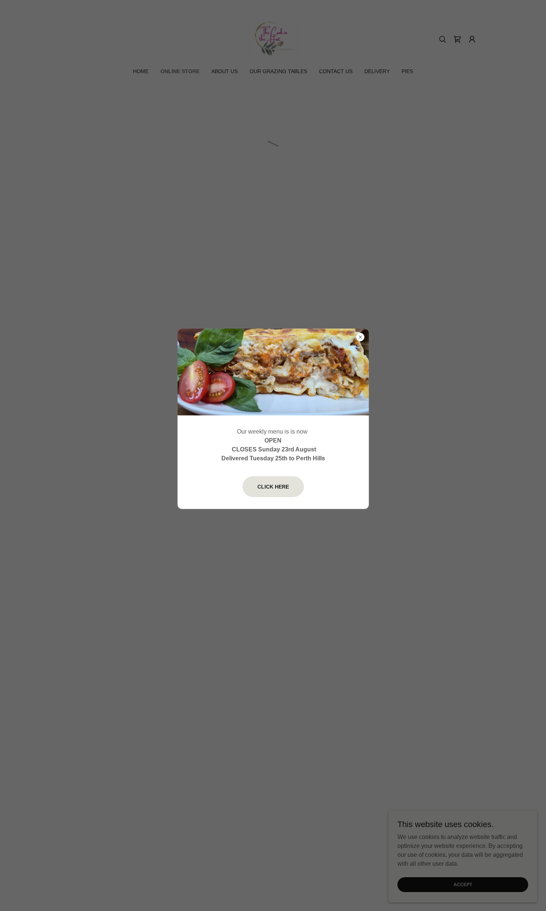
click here (273, 487)
